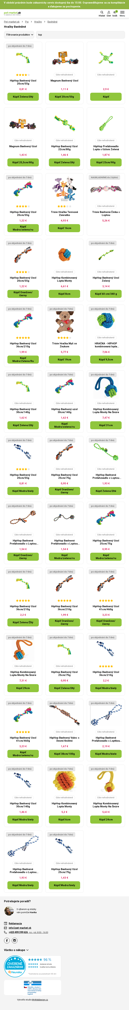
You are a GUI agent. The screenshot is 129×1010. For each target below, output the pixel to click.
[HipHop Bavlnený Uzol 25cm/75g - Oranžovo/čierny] (64, 452)
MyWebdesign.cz (40, 1000)
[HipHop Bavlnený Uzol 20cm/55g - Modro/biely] (23, 452)
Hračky (38, 21)
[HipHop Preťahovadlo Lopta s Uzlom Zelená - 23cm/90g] (106, 123)
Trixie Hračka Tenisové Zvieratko (64, 214)
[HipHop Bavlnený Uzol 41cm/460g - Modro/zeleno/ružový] (23, 714)
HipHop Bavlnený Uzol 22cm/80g (64, 148)
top (40, 34)
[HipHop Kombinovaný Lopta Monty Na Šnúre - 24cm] (106, 780)
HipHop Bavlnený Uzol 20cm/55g (23, 82)
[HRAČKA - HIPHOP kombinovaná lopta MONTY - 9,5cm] (106, 320)
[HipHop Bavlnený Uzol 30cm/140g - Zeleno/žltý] (23, 386)
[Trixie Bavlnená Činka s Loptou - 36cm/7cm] (106, 189)
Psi (27, 21)
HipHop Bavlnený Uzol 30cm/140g (23, 411)
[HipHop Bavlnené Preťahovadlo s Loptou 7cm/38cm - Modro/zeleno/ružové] (64, 517)
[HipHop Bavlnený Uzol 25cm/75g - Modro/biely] (64, 846)
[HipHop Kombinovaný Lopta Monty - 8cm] (64, 254)
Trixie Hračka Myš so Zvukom (64, 345)
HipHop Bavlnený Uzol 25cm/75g (64, 476)
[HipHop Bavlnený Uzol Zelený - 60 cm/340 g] (106, 254)
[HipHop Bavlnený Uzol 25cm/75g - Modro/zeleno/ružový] (106, 517)
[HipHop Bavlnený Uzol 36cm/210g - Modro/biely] (106, 649)
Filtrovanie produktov (18, 34)
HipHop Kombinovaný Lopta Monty (64, 279)
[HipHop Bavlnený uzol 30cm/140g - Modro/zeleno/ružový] (64, 386)
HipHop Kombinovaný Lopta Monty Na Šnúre (106, 411)
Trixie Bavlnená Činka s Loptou (106, 214)
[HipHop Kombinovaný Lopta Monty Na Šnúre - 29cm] (23, 649)
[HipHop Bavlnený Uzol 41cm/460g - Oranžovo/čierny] (106, 583)
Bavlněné (52, 21)
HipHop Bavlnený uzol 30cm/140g (64, 411)
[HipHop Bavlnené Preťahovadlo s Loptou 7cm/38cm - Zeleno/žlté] (106, 452)
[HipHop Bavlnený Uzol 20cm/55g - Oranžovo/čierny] (23, 254)
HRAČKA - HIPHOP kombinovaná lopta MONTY (106, 345)
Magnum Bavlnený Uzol (64, 80)
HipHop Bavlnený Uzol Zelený (106, 279)
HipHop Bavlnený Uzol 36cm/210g (23, 345)
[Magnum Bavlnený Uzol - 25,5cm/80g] (23, 123)
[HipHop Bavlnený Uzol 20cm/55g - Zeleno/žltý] (23, 57)
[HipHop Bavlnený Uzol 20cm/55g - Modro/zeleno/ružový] (23, 189)
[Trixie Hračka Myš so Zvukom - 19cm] (64, 320)
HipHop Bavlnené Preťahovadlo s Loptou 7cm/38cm (106, 476)
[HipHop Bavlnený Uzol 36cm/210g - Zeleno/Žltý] (23, 583)
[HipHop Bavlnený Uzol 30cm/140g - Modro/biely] (23, 780)
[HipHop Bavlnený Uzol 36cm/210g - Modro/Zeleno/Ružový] (23, 320)
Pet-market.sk (11, 21)
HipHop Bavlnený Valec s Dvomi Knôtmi (64, 739)
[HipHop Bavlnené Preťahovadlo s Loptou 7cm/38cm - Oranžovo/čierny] (23, 517)
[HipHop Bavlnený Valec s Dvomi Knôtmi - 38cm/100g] (64, 714)
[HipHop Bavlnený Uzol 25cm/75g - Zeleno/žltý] (64, 649)
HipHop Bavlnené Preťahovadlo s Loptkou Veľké (106, 739)
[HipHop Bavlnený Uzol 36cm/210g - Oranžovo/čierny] (64, 583)
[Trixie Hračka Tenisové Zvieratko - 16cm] (64, 189)
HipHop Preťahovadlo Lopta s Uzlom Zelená (106, 148)
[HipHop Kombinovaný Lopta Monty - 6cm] (64, 780)
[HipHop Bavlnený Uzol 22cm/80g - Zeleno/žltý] (64, 123)
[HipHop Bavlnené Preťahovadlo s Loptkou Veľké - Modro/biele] (106, 714)
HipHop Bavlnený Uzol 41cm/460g (106, 608)
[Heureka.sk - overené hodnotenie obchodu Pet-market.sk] (32, 966)
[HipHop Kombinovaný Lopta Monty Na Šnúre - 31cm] (106, 386)
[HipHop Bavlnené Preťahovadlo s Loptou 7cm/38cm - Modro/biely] (23, 846)
